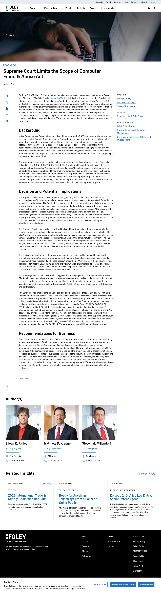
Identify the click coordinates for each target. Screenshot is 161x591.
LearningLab (107, 8)
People (68, 8)
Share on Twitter (7, 102)
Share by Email (7, 114)
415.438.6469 (17, 460)
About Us (144, 2)
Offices (126, 2)
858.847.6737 (93, 460)
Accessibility (138, 556)
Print (7, 108)
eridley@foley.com (13, 448)
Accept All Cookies (146, 584)
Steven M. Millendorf (126, 106)
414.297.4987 (55, 460)
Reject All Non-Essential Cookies (123, 584)
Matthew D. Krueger (126, 102)
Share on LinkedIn (7, 96)
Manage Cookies (100, 584)
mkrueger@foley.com (53, 448)
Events (93, 8)
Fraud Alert (138, 566)
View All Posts (147, 473)
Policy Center (139, 546)
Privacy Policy (139, 541)
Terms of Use (138, 536)
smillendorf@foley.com (92, 448)
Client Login (138, 561)
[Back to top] (7, 386)
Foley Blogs (9, 65)
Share (7, 121)
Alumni (108, 2)
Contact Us (134, 2)
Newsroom (117, 2)
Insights (81, 8)
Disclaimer (24, 378)
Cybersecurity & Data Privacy (131, 116)
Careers (152, 2)
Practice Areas (51, 8)
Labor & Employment (127, 126)
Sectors (33, 8)
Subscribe (99, 2)
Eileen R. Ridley (124, 98)
